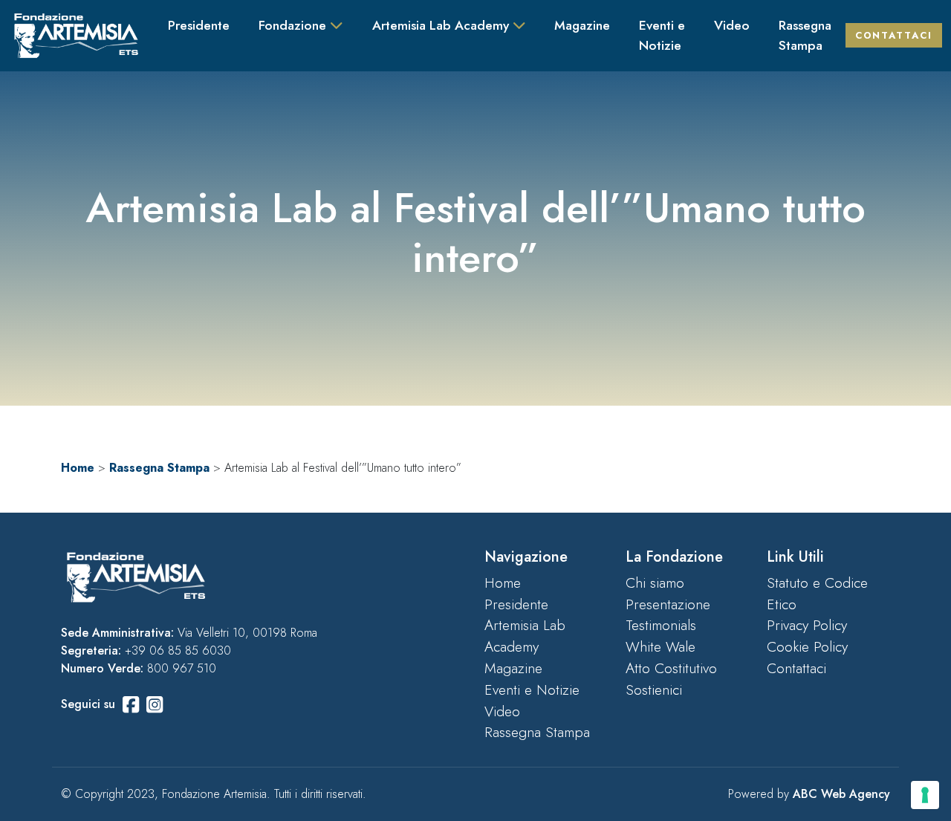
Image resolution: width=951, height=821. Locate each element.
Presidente (199, 25)
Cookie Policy (807, 646)
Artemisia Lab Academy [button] (442, 25)
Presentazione (668, 604)
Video (732, 25)
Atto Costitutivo (671, 668)
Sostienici (654, 689)
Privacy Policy (807, 624)
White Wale (660, 646)
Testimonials (661, 624)
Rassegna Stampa (805, 35)
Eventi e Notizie (662, 35)
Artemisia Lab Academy (524, 635)
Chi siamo (655, 582)
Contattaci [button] (893, 35)
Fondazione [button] (294, 25)
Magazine (582, 25)
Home (77, 467)
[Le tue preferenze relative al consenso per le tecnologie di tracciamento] (925, 795)
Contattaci (796, 668)
